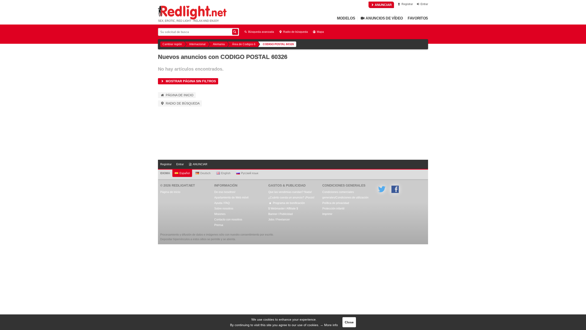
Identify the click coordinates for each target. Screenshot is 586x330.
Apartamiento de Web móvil (231, 197)
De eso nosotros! (224, 192)
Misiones (219, 214)
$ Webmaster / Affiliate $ (283, 208)
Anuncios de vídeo (384, 18)
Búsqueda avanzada (260, 31)
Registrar (407, 4)
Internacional (197, 44)
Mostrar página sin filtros (190, 81)
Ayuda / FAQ (222, 203)
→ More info (329, 325)
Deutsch (205, 173)
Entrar (424, 4)
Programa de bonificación (288, 203)
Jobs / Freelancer (279, 219)
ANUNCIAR (383, 5)
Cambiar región (172, 44)
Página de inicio (179, 95)
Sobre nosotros (223, 208)
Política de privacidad (335, 203)
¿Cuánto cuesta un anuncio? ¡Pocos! (291, 197)
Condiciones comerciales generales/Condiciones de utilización (345, 194)
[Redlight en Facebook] (395, 189)
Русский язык (249, 173)
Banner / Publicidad (280, 214)
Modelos (346, 18)
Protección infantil (333, 208)
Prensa (218, 225)
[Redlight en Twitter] (381, 189)
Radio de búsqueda (295, 31)
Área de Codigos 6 (243, 44)
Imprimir (327, 214)
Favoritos (418, 18)
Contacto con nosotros (228, 219)
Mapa (320, 31)
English (226, 173)
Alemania (219, 44)
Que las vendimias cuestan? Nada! (290, 192)
